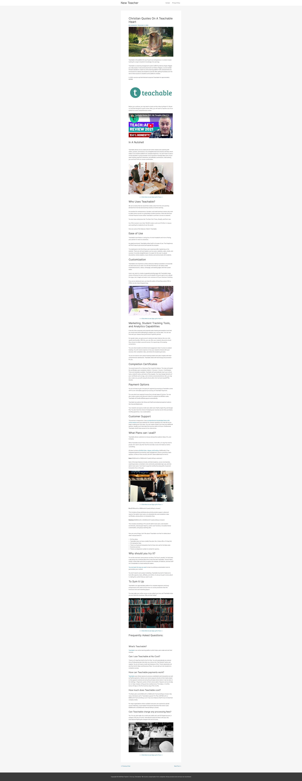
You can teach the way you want (137, 567)
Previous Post (125, 766)
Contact (168, 3)
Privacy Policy (176, 3)
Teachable (131, 650)
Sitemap (132, 776)
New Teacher (129, 3)
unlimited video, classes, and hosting (148, 450)
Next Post (177, 766)
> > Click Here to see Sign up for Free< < (151, 197)
